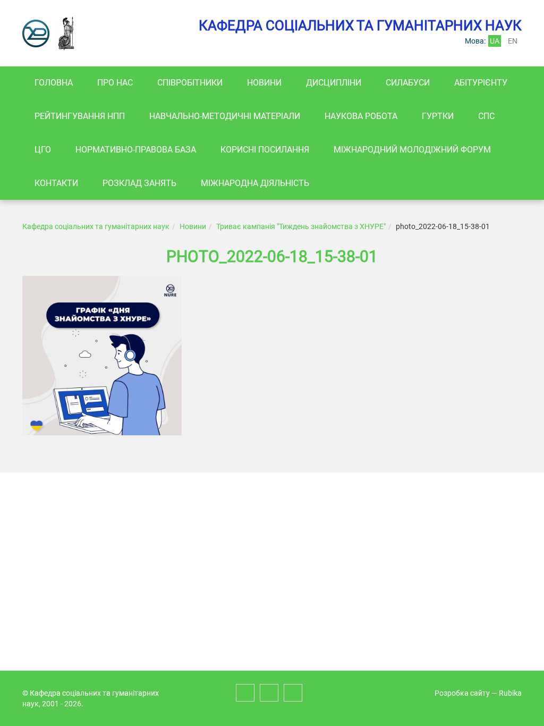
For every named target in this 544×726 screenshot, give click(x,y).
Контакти (56, 183)
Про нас (115, 83)
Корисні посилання (264, 150)
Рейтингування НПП (80, 116)
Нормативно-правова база (135, 150)
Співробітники (190, 83)
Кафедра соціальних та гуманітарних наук (95, 226)
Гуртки (438, 116)
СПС (486, 116)
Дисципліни (333, 83)
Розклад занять (139, 183)
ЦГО (43, 150)
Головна (54, 83)
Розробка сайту (462, 693)
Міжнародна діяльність (255, 183)
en (512, 41)
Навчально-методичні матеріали (224, 116)
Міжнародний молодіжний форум (412, 150)
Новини (264, 83)
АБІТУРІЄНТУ (480, 83)
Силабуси (408, 83)
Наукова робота (361, 116)
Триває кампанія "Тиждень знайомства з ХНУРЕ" (301, 226)
